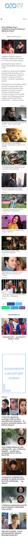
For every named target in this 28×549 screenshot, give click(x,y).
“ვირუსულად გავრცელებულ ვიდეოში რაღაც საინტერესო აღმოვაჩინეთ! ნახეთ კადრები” (14, 507)
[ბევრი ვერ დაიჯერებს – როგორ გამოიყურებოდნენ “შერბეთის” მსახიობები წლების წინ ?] (14, 521)
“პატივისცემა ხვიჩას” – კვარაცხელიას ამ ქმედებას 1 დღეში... (14, 338)
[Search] (26, 19)
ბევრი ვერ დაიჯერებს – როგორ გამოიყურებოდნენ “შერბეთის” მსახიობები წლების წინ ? (12, 533)
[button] (3, 329)
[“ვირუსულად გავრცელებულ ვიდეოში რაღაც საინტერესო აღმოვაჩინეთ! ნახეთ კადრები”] (14, 495)
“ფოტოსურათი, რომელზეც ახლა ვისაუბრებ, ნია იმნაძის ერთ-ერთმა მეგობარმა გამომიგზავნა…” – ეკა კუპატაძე (13, 480)
